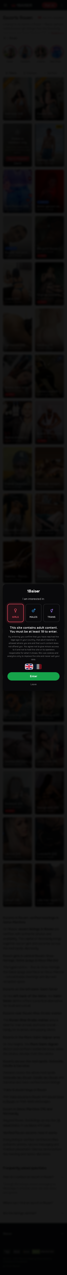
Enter (33, 676)
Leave (33, 684)
